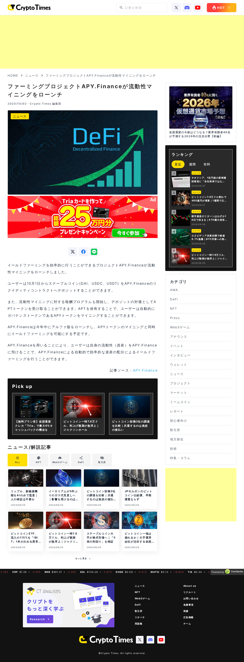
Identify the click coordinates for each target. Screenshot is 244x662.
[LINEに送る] (94, 251)
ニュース (32, 75)
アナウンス (178, 336)
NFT (173, 308)
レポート (177, 411)
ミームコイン (180, 402)
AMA (174, 290)
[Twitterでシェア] (72, 251)
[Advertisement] (122, 42)
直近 (178, 164)
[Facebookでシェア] (83, 251)
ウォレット (178, 364)
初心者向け (178, 420)
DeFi (174, 299)
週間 (192, 164)
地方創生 (177, 439)
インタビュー (180, 355)
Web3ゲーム (180, 327)
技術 (173, 448)
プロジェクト (180, 383)
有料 (207, 164)
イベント (177, 346)
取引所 (175, 430)
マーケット (178, 392)
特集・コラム (180, 458)
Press (175, 318)
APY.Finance (145, 370)
